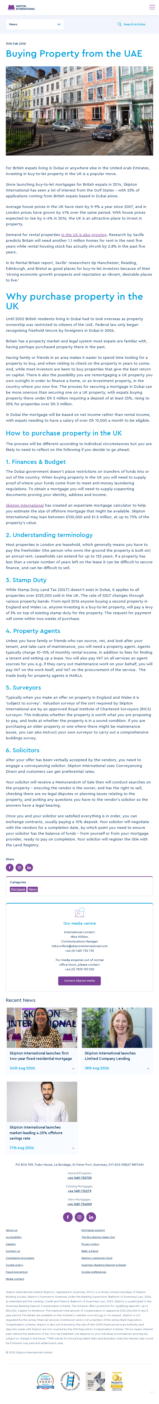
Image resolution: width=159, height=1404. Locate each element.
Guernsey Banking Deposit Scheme (103, 1265)
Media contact (15, 1279)
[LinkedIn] (91, 1217)
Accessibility (14, 1237)
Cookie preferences (93, 1272)
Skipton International (25, 505)
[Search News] (119, 24)
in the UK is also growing (84, 235)
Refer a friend (89, 1251)
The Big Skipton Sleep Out (98, 1237)
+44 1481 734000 (79, 1204)
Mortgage (18, 889)
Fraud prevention (17, 1272)
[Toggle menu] (152, 7)
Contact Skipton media (79, 980)
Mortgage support (93, 1230)
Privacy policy (90, 1244)
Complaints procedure (20, 1258)
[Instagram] (79, 1217)
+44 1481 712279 (79, 1191)
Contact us (13, 1251)
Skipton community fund (96, 1258)
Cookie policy (14, 1265)
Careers (11, 1244)
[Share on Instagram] (19, 867)
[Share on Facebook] (10, 867)
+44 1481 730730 (79, 1177)
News (33, 889)
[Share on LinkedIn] (29, 867)
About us (11, 1230)
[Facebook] (68, 1217)
